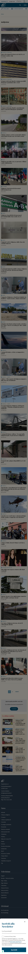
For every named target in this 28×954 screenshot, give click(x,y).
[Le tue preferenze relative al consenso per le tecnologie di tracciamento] (2, 951)
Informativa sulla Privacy (15, 941)
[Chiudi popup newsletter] (24, 921)
